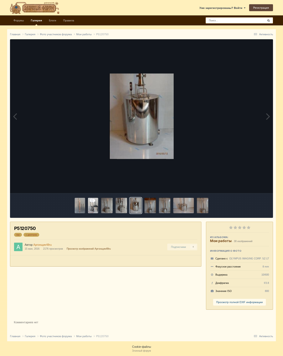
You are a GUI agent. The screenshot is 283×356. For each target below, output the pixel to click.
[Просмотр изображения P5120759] (107, 205)
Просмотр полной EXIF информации (239, 302)
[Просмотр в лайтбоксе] (141, 116)
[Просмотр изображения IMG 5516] (93, 205)
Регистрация (261, 7)
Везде (255, 20)
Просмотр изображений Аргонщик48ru (89, 248)
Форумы (18, 20)
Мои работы (221, 241)
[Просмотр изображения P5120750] (136, 205)
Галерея (36, 20)
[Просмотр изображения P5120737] (202, 205)
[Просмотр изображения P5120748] (164, 205)
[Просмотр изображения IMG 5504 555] (80, 205)
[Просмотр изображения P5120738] (183, 205)
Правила (68, 20)
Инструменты (256, 186)
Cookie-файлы (141, 346)
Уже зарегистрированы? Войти (221, 7)
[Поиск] (268, 20)
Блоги (52, 20)
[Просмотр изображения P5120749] (150, 205)
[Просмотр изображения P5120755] (121, 205)
